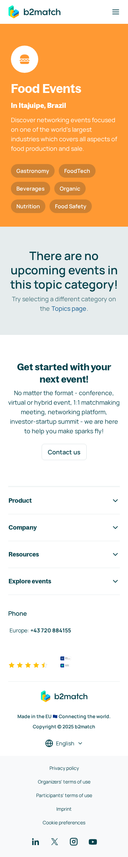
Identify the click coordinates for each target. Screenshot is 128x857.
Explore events (30, 581)
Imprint (64, 809)
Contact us (64, 452)
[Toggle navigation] (116, 12)
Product (20, 500)
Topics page (69, 308)
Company (23, 527)
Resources (24, 554)
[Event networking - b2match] (34, 12)
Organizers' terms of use (64, 781)
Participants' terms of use (64, 795)
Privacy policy (64, 768)
